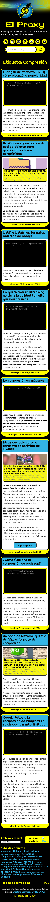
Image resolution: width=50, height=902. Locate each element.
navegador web (9, 866)
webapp (17, 874)
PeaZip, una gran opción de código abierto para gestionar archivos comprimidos (24, 149)
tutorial (28, 872)
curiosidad (28, 853)
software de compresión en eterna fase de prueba (22, 487)
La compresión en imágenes (24, 380)
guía (40, 856)
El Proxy (25, 24)
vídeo (4, 874)
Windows (36, 874)
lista (41, 862)
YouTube (5, 877)
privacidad (34, 866)
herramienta (9, 859)
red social (44, 866)
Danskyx (16, 333)
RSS (46, 883)
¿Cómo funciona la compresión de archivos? (22, 561)
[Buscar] (41, 49)
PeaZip (35, 191)
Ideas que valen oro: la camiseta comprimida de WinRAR (21, 446)
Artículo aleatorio (33, 839)
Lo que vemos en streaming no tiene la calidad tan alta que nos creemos (23, 295)
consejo (17, 854)
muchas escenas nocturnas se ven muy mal (21, 363)
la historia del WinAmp (14, 112)
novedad (23, 866)
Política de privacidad (15, 883)
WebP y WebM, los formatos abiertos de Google (24, 234)
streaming (37, 869)
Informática (36, 859)
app (37, 851)
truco (23, 872)
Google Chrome (32, 856)
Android (29, 851)
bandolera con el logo (14, 530)
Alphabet (17, 851)
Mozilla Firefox (39, 864)
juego (36, 862)
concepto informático (7, 854)
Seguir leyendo (25, 545)
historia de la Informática (25, 859)
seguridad (6, 869)
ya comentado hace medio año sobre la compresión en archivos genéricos (25, 423)
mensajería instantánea (9, 864)
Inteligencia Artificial (11, 862)
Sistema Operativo (23, 869)
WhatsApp (26, 874)
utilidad (42, 872)
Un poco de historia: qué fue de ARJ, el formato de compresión (24, 639)
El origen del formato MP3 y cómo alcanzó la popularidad (25, 73)
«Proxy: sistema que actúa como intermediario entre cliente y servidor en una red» (24, 33)
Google (21, 856)
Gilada (39, 270)
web (10, 874)
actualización (6, 851)
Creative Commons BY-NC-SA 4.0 (29, 891)
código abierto (8, 856)
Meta (21, 864)
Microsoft (29, 864)
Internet (28, 862)
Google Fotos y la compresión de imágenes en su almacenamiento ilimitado (24, 721)
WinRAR (7, 485)
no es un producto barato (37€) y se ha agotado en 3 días (24, 510)
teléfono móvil (10, 871)
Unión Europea (35, 872)
